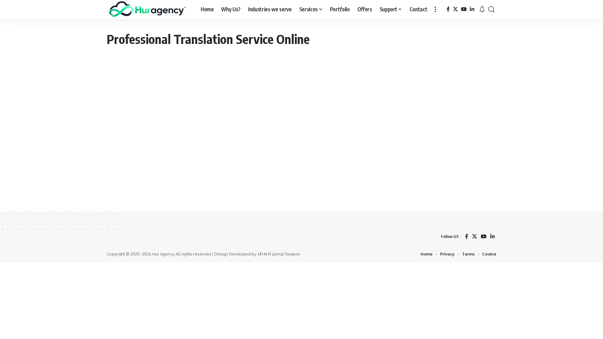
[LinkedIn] (472, 9)
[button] (435, 9)
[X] (455, 9)
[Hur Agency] (147, 9)
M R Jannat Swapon (282, 253)
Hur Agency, (164, 253)
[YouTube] (463, 9)
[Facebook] (448, 9)
